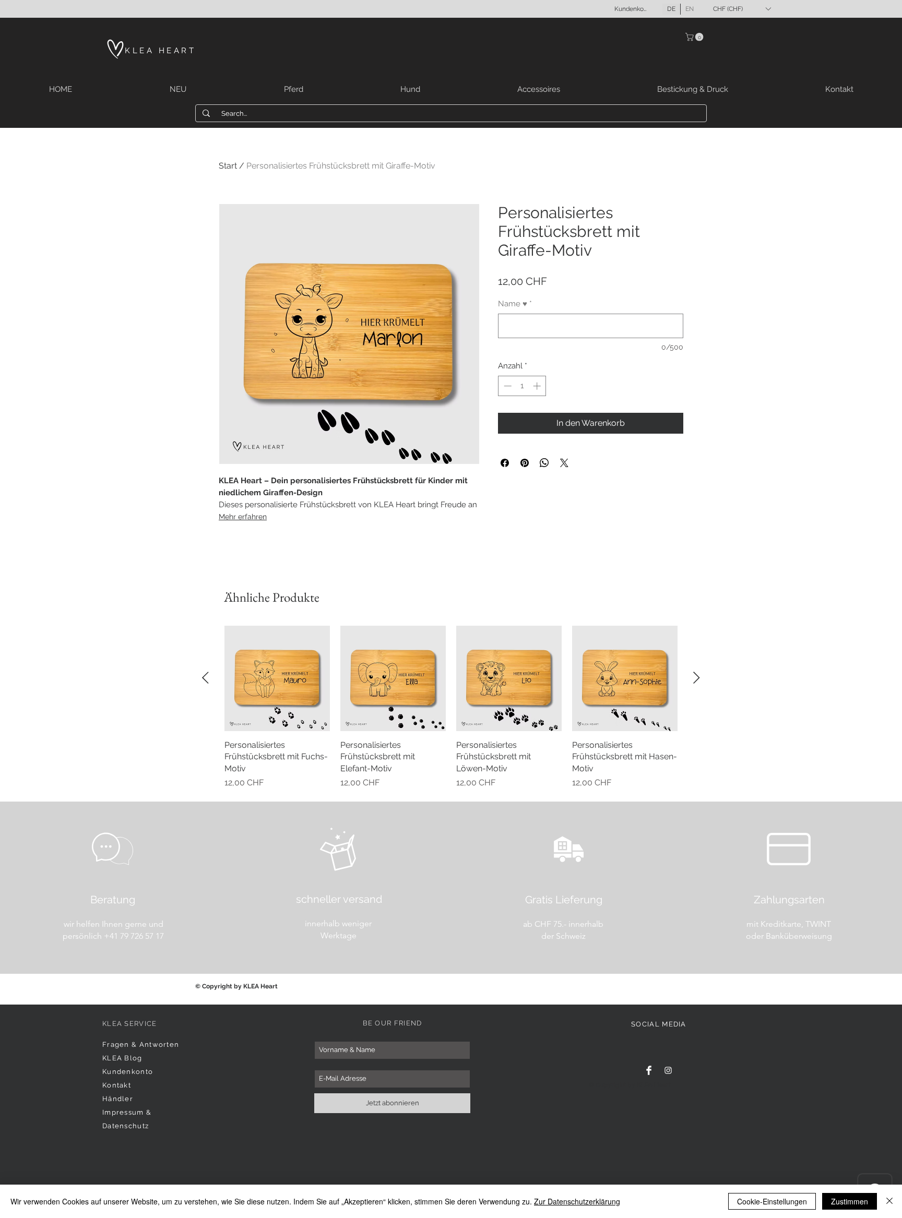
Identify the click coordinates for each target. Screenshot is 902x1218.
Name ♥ (515, 303)
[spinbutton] (522, 386)
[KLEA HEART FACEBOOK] (649, 1070)
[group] (451, 707)
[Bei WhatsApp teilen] (544, 463)
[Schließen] (889, 1201)
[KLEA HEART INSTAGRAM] (668, 1070)
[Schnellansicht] (277, 678)
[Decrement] (507, 386)
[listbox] (741, 9)
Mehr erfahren (243, 516)
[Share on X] (564, 463)
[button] (741, 9)
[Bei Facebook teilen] (505, 463)
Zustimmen (849, 1201)
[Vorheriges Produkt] (205, 677)
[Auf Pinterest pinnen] (524, 463)
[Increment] (538, 386)
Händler (117, 1099)
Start (228, 166)
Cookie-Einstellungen (772, 1201)
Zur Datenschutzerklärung (577, 1201)
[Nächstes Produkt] (696, 677)
